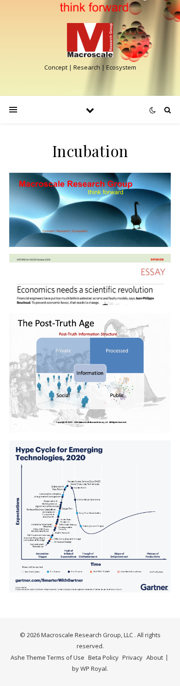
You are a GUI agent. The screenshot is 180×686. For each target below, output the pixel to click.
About (154, 657)
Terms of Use (65, 657)
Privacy (132, 657)
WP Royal (93, 668)
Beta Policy (103, 657)
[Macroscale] (90, 40)
